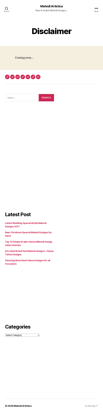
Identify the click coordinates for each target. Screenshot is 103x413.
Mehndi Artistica (51, 6)
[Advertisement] (29, 132)
